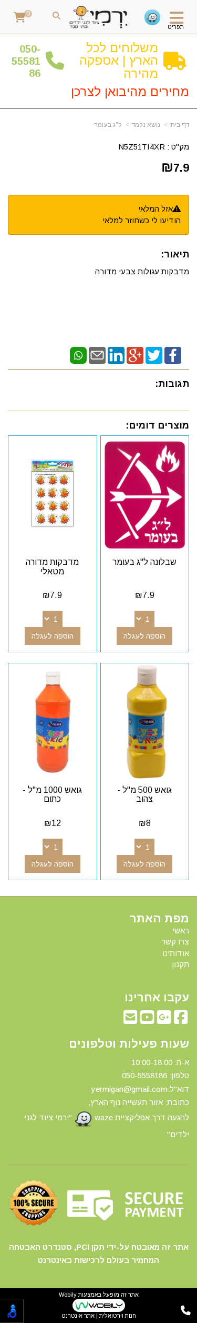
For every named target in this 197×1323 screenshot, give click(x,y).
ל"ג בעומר (108, 124)
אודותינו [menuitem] (175, 953)
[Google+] (135, 354)
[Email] (97, 354)
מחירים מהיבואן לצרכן (130, 91)
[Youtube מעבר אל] (147, 1020)
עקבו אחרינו (157, 997)
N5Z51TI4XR (141, 146)
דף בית (179, 124)
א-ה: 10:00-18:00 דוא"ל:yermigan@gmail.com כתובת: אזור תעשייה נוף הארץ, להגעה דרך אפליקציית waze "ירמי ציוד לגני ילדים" (106, 1098)
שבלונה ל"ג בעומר (144, 562)
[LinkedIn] (116, 354)
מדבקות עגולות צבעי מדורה (141, 271)
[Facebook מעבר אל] (181, 1020)
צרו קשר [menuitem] (175, 941)
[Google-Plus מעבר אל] (164, 1020)
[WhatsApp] (78, 354)
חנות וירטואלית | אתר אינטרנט (98, 1315)
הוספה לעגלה (144, 636)
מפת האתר (159, 918)
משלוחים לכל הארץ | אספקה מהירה (118, 61)
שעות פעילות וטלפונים (129, 1044)
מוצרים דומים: (157, 425)
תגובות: (172, 384)
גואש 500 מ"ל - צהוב (144, 794)
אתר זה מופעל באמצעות (99, 1305)
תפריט (176, 27)
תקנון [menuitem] (180, 964)
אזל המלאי (155, 208)
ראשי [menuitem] (180, 930)
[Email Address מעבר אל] (130, 1020)
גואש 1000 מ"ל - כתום (52, 794)
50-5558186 (26, 61)
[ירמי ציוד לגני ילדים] (98, 17)
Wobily (68, 1294)
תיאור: (175, 254)
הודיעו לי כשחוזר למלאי (141, 220)
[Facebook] (172, 354)
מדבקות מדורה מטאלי (52, 567)
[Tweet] (154, 354)
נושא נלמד (146, 124)
